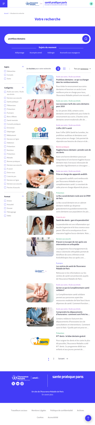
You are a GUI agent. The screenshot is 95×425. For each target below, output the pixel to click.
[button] (86, 38)
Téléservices (11, 105)
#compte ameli (36, 52)
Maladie (10, 158)
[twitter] (13, 383)
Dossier (9, 208)
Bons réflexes (12, 117)
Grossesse (10, 128)
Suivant (61, 358)
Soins (9, 79)
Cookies (40, 417)
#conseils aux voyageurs (70, 52)
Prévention (11, 109)
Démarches (11, 71)
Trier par (81, 69)
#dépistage (19, 52)
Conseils (10, 75)
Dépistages (11, 132)
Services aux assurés (14, 98)
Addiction (10, 143)
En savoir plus (47, 394)
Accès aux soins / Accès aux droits (15, 93)
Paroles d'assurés (13, 188)
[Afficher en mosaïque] (64, 68)
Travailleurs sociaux (19, 410)
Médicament (11, 135)
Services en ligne (13, 139)
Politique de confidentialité (61, 410)
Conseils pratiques (14, 124)
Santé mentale (12, 120)
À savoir (10, 169)
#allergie (51, 52)
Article (9, 201)
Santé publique (12, 102)
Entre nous (11, 173)
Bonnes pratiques (13, 161)
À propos (10, 113)
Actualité (10, 205)
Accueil (6, 13)
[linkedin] (17, 383)
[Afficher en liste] (58, 68)
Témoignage (11, 212)
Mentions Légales (39, 410)
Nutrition (10, 150)
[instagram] (22, 383)
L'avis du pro (11, 176)
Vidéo (9, 216)
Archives (80, 410)
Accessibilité (53, 417)
